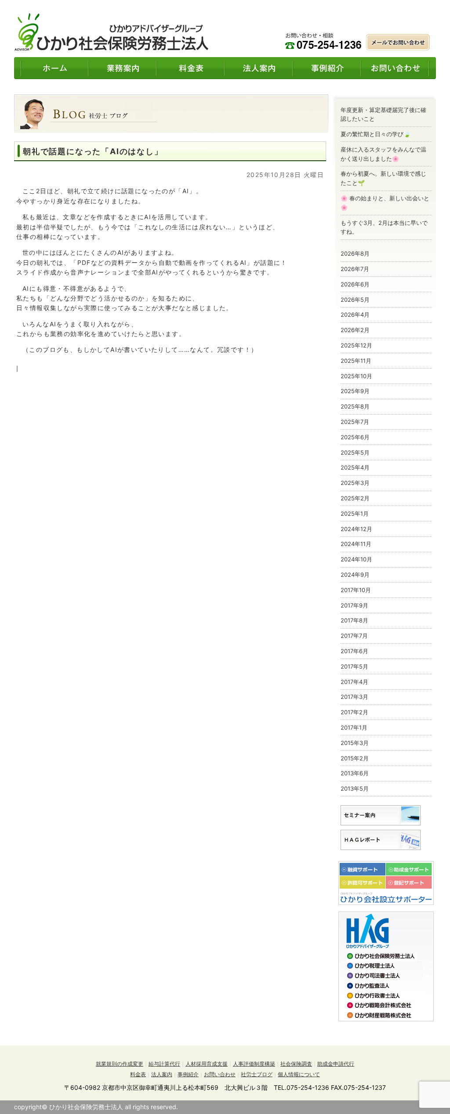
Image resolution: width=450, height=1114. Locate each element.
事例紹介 (188, 1074)
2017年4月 (354, 681)
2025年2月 (355, 498)
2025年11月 (356, 360)
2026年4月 (355, 314)
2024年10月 (356, 559)
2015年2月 (355, 758)
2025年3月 (355, 482)
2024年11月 (356, 543)
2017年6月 (354, 651)
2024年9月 (355, 574)
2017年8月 (354, 620)
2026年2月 (355, 329)
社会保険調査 (296, 1063)
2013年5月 (355, 788)
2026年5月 (355, 299)
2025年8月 (355, 406)
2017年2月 (354, 712)
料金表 (138, 1074)
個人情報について (299, 1074)
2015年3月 (355, 742)
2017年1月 (354, 727)
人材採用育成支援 (206, 1063)
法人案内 (161, 1074)
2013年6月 (355, 773)
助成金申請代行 (335, 1063)
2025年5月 (355, 452)
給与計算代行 (164, 1063)
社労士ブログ (256, 1074)
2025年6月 (355, 437)
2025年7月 (355, 421)
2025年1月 (355, 513)
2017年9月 (354, 605)
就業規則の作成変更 (119, 1063)
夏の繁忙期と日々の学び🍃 (375, 133)
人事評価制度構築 (254, 1063)
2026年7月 (355, 268)
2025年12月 (356, 345)
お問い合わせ (220, 1074)
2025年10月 (356, 376)
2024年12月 (356, 528)
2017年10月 (356, 589)
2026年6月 (355, 284)
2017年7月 (354, 635)
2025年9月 (355, 390)
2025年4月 (355, 467)
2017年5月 (354, 666)
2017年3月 (354, 696)
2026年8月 (355, 253)
